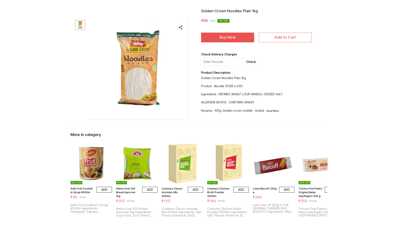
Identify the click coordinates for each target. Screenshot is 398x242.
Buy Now (228, 37)
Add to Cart (285, 37)
